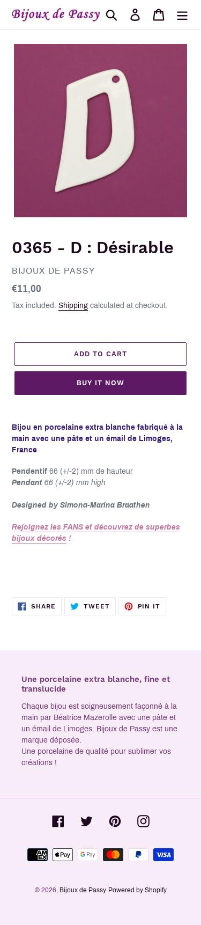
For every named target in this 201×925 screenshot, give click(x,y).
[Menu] (182, 15)
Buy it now (100, 383)
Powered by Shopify (137, 890)
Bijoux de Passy (82, 890)
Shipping (73, 306)
